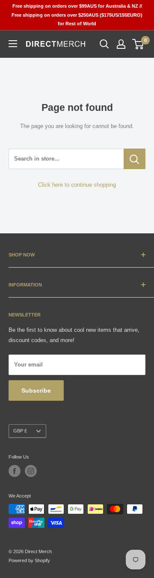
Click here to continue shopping (77, 185)
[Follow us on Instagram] (31, 471)
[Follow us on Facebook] (15, 471)
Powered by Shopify (29, 560)
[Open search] (104, 44)
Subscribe (36, 390)
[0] (138, 44)
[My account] (121, 44)
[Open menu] (13, 43)
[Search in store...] (134, 159)
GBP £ (20, 430)
